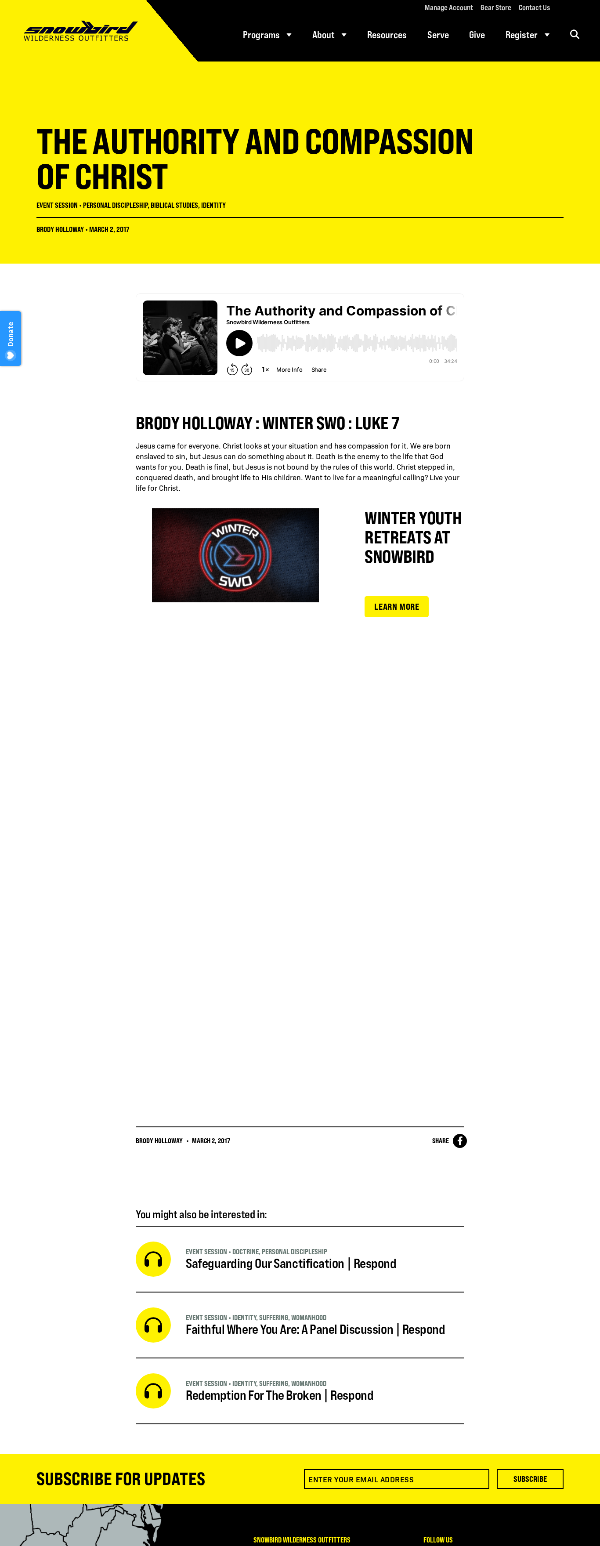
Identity (213, 205)
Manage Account (449, 7)
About (323, 34)
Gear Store (496, 7)
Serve (438, 34)
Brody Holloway (60, 229)
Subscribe (530, 1479)
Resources (387, 34)
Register (522, 34)
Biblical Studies (174, 205)
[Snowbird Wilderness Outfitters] (99, 31)
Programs (261, 34)
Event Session (57, 205)
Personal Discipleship (115, 205)
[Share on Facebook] (459, 1141)
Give (477, 34)
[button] (574, 34)
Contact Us (534, 7)
